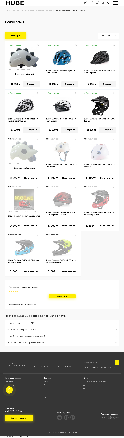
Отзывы (86, 394)
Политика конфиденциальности (95, 382)
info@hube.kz (9, 408)
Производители (49, 397)
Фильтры (15, 35)
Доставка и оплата (50, 385)
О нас (46, 382)
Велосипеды (9, 382)
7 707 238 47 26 (13, 411)
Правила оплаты (89, 391)
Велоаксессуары (11, 385)
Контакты (47, 391)
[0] (85, 3)
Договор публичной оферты (93, 388)
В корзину (32, 84)
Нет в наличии (31, 178)
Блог (45, 388)
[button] (9, 390)
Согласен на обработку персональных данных (98, 367)
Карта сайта (48, 394)
